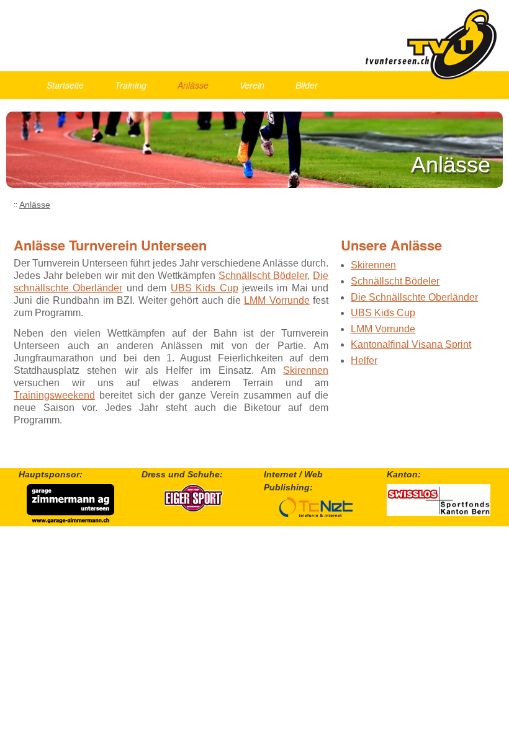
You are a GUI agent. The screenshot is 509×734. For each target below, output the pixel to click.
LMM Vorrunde (277, 300)
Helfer (364, 360)
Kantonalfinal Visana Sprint (411, 344)
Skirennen (305, 370)
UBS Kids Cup (204, 288)
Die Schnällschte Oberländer (414, 297)
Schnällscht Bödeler (262, 275)
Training (130, 85)
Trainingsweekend (54, 395)
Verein (252, 85)
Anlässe (193, 85)
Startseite (65, 85)
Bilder (306, 85)
